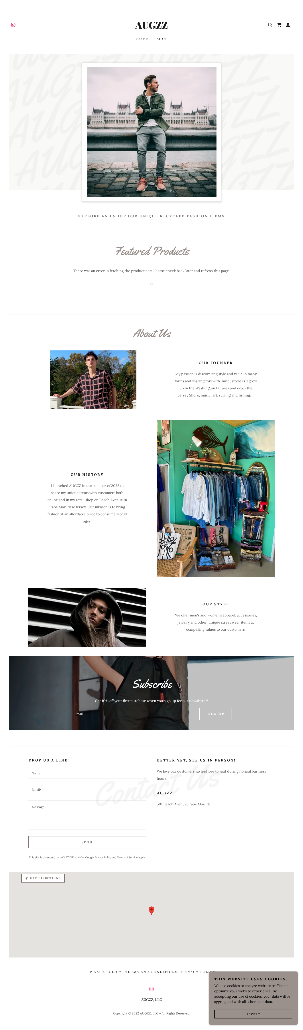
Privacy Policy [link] (103, 857)
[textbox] (132, 714)
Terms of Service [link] (127, 857)
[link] (13, 24)
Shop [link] (162, 39)
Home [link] (142, 39)
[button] (287, 24)
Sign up (215, 714)
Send (87, 842)
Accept (253, 1014)
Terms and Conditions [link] (151, 972)
